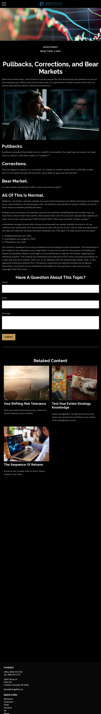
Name (4, 282)
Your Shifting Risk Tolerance (25, 403)
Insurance (8, 708)
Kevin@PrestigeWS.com (13, 689)
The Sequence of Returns (23, 464)
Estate (6, 705)
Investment (8, 702)
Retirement (8, 699)
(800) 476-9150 (16, 672)
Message (6, 313)
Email (4, 298)
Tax (5, 711)
